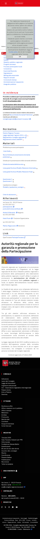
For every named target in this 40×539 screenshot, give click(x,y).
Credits (19, 529)
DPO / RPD (22, 520)
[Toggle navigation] (5, 3)
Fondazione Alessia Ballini (10, 444)
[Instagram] (9, 507)
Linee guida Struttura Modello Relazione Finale (18, 172)
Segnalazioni (8, 73)
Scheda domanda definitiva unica (13, 164)
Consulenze (8, 69)
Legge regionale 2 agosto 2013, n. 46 (15, 135)
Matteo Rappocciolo (9, 226)
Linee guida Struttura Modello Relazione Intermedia (19, 168)
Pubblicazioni (5, 460)
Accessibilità (34, 522)
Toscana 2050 (6, 438)
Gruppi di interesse (7, 424)
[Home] (11, 364)
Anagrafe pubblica (10, 84)
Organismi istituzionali (8, 385)
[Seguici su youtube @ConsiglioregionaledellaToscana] (16, 507)
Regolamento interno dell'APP (12, 139)
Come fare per (6, 426)
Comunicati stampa (10, 80)
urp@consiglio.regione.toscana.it (12, 487)
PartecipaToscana (17, 237)
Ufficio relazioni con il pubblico (11, 408)
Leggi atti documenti (8, 383)
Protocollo (5, 417)
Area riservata (9, 471)
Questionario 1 (7, 179)
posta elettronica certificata (12, 209)
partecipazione (7, 207)
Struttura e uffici (7, 406)
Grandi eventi (5, 446)
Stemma (4, 394)
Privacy (28, 520)
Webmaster (26, 529)
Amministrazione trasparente (13, 82)
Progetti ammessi (10, 64)
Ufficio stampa (6, 410)
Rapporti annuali (9, 78)
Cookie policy (13, 52)
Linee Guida (6, 151)
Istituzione (5, 379)
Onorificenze (5, 455)
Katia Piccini (7, 218)
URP (4, 478)
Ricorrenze (5, 462)
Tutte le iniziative (7, 464)
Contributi (4, 421)
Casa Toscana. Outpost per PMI (12, 440)
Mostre (3, 453)
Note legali (24, 518)
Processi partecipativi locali (13, 67)
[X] (5, 507)
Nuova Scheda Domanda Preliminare (21, 115)
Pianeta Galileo (6, 457)
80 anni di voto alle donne (10, 449)
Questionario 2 (7, 181)
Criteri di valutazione (9, 194)
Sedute (6, 60)
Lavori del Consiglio (7, 381)
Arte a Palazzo (6, 392)
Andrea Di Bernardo (9, 213)
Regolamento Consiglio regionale (13, 137)
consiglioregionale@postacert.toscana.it (16, 119)
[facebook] (1, 507)
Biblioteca (4, 413)
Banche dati (5, 419)
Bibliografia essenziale (11, 75)
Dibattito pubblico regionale (13, 62)
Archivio (4, 415)
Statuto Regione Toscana (11, 133)
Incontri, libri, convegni (9, 451)
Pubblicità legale (33, 518)
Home (3, 46)
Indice (19, 522)
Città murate (5, 442)
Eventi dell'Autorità (10, 71)
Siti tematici (25, 522)
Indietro (36, 48)
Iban (16, 520)
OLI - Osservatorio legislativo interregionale (16, 388)
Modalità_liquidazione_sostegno (13, 187)
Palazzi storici (6, 390)
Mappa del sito (12, 522)
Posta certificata (9, 520)
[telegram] (13, 507)
